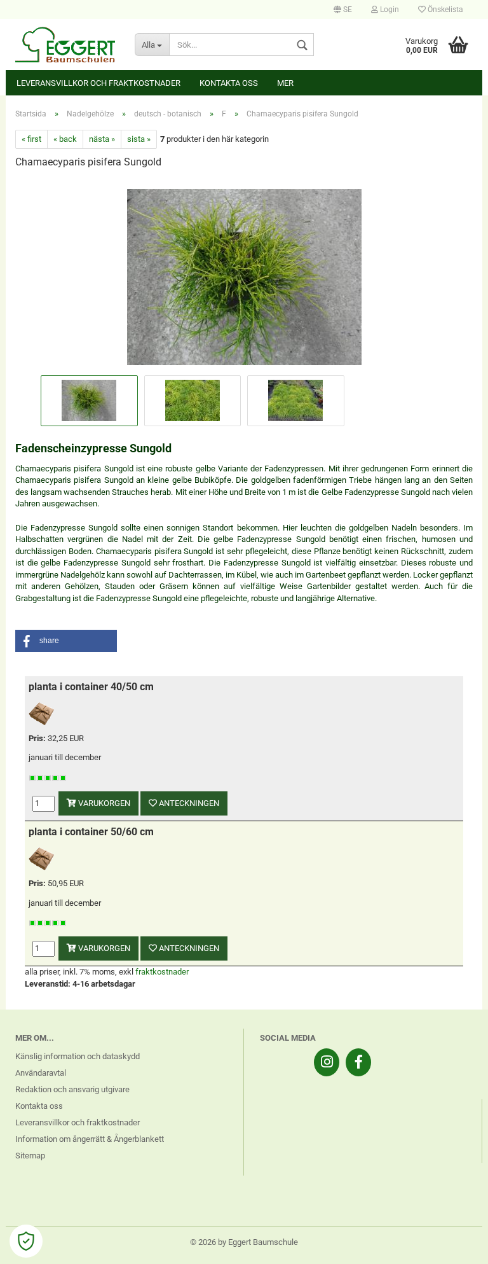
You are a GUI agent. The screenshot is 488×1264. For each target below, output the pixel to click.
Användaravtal (40, 1073)
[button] (66, 641)
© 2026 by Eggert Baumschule (244, 1242)
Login (388, 9)
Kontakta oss (229, 83)
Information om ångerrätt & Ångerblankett (89, 1139)
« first (31, 139)
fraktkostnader (162, 971)
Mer (285, 83)
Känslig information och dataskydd (77, 1056)
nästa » (102, 139)
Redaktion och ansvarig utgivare (72, 1089)
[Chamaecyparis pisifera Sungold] (244, 276)
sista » (139, 139)
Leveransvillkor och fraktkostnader (98, 83)
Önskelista (444, 9)
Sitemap (30, 1155)
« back (65, 139)
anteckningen (188, 803)
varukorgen (103, 803)
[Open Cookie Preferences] (26, 1241)
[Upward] (453, 1245)
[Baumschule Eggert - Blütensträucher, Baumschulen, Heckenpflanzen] (65, 44)
